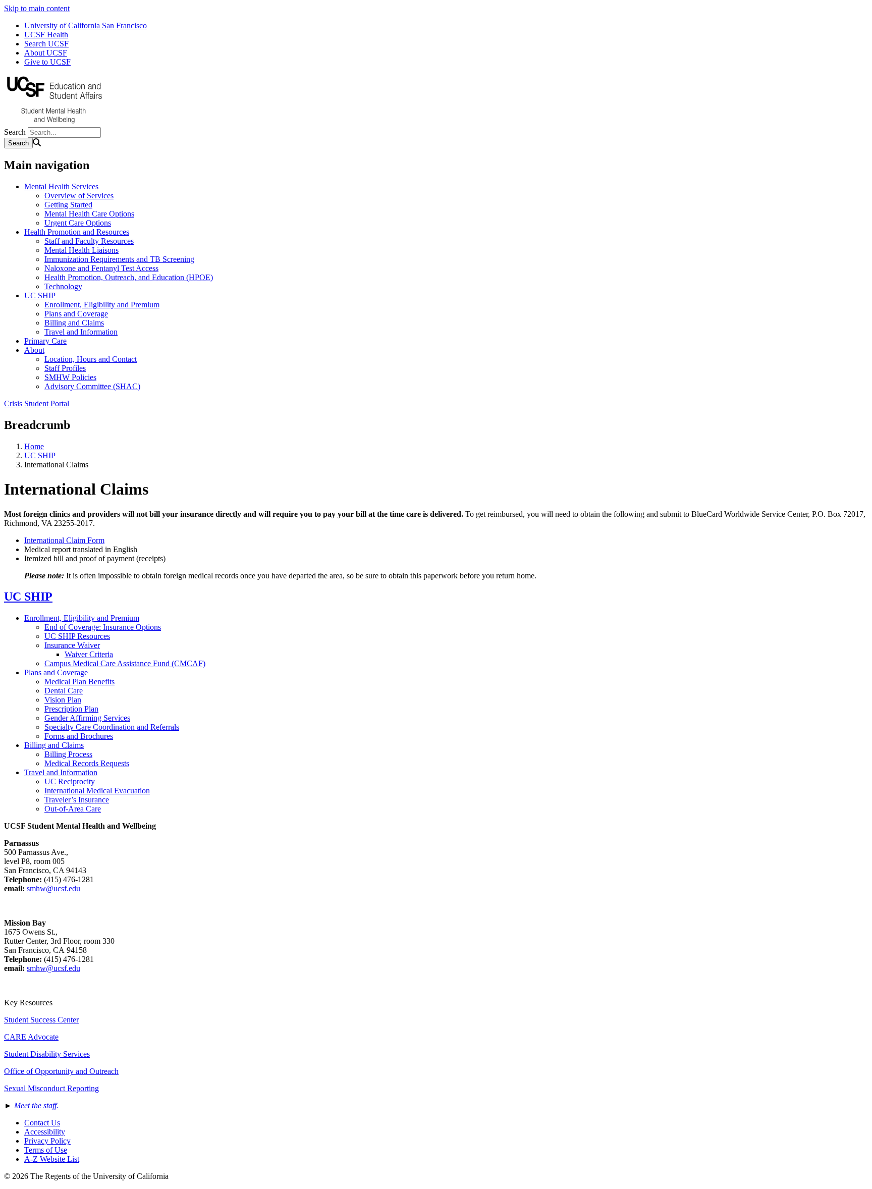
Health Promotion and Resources (76, 232)
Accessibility (44, 1131)
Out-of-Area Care (72, 808)
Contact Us (42, 1122)
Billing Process (68, 754)
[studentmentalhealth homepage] (54, 122)
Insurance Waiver (72, 645)
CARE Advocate (31, 1037)
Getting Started (68, 204)
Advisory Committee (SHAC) (92, 386)
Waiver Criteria (89, 654)
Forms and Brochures (78, 736)
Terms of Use (45, 1150)
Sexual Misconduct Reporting (51, 1088)
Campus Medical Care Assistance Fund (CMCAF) (124, 663)
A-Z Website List (51, 1159)
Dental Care (63, 690)
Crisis (13, 403)
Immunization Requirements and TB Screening (119, 259)
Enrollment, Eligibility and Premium (101, 304)
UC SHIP (40, 295)
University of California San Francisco (85, 25)
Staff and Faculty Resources (89, 241)
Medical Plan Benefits (79, 681)
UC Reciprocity (69, 781)
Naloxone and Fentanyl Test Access (101, 268)
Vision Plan (62, 699)
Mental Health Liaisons (81, 250)
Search (15, 132)
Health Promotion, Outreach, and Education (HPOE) (128, 277)
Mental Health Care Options (89, 213)
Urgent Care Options (77, 223)
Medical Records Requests (86, 763)
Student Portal (46, 403)
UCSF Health (46, 34)
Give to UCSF (47, 62)
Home (34, 446)
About (34, 350)
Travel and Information (81, 332)
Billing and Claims (74, 322)
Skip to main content (37, 8)
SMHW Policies (70, 377)
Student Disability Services (47, 1054)
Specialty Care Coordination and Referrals (111, 727)
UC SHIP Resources (77, 636)
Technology (63, 286)
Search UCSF (46, 43)
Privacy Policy (47, 1141)
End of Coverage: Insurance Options (102, 627)
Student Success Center (41, 1019)
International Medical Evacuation (97, 790)
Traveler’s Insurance (76, 799)
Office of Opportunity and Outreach (61, 1071)
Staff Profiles (65, 368)
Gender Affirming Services (87, 718)
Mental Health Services (61, 186)
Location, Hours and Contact (90, 359)
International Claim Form (64, 540)
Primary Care (45, 341)
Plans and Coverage (76, 313)
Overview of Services (79, 195)
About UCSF (45, 52)
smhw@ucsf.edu (53, 888)
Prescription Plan (71, 709)
